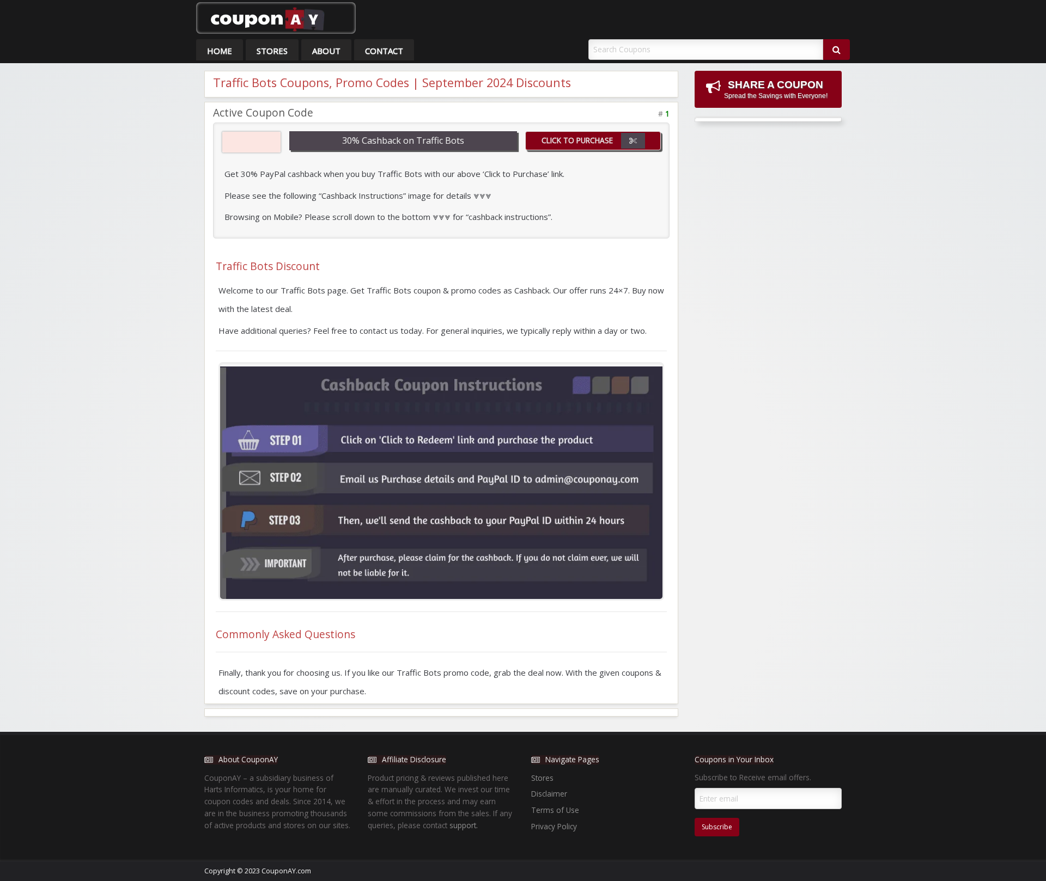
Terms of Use (555, 810)
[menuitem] (219, 49)
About (326, 50)
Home (219, 50)
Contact (384, 50)
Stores (272, 50)
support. (463, 825)
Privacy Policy (554, 826)
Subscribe (717, 826)
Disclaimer (549, 793)
